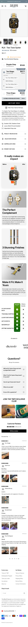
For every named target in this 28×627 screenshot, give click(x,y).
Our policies (4, 581)
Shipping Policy (19, 578)
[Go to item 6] (5, 42)
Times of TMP (5, 573)
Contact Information (21, 583)
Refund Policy (19, 581)
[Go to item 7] (10, 42)
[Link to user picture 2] (13, 478)
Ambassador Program (7, 575)
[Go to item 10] (25, 42)
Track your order (6, 578)
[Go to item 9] (20, 42)
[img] (5, 440)
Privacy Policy (19, 575)
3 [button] (14, 558)
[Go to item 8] (15, 42)
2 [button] (12, 558)
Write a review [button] (14, 431)
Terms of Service (20, 573)
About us (4, 583)
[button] (14, 65)
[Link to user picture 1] (5, 455)
